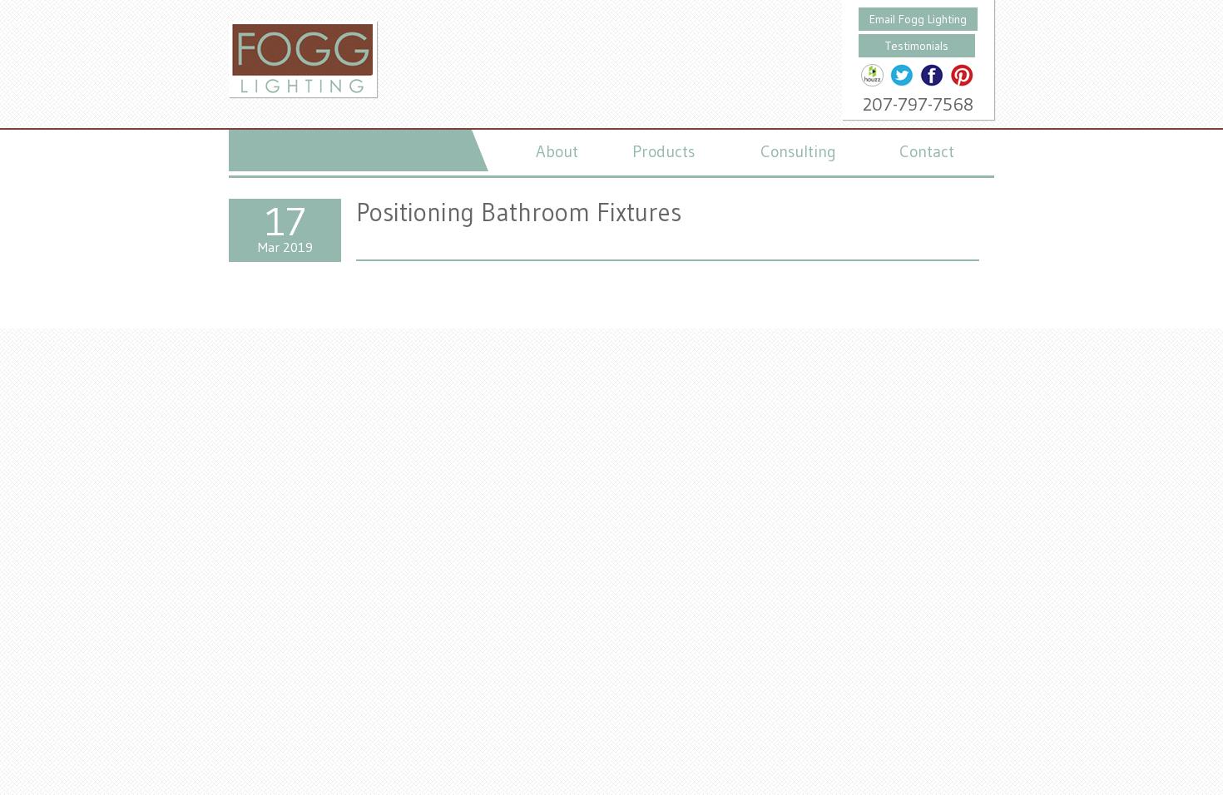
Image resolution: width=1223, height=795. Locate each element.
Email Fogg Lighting (918, 19)
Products (663, 151)
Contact (926, 151)
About (557, 151)
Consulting (798, 151)
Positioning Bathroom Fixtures (518, 212)
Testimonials (916, 45)
